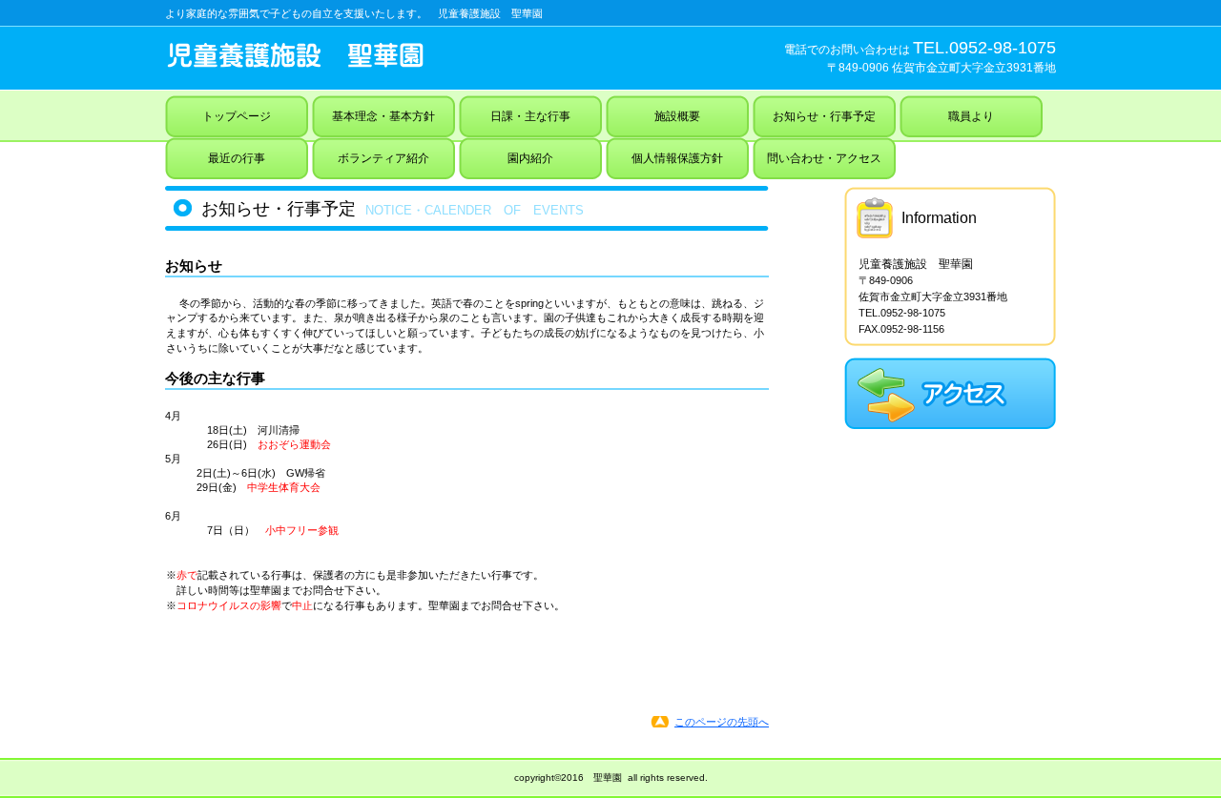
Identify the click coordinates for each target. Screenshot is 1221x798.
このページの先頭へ (721, 721)
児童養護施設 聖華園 (379, 56)
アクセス (950, 393)
